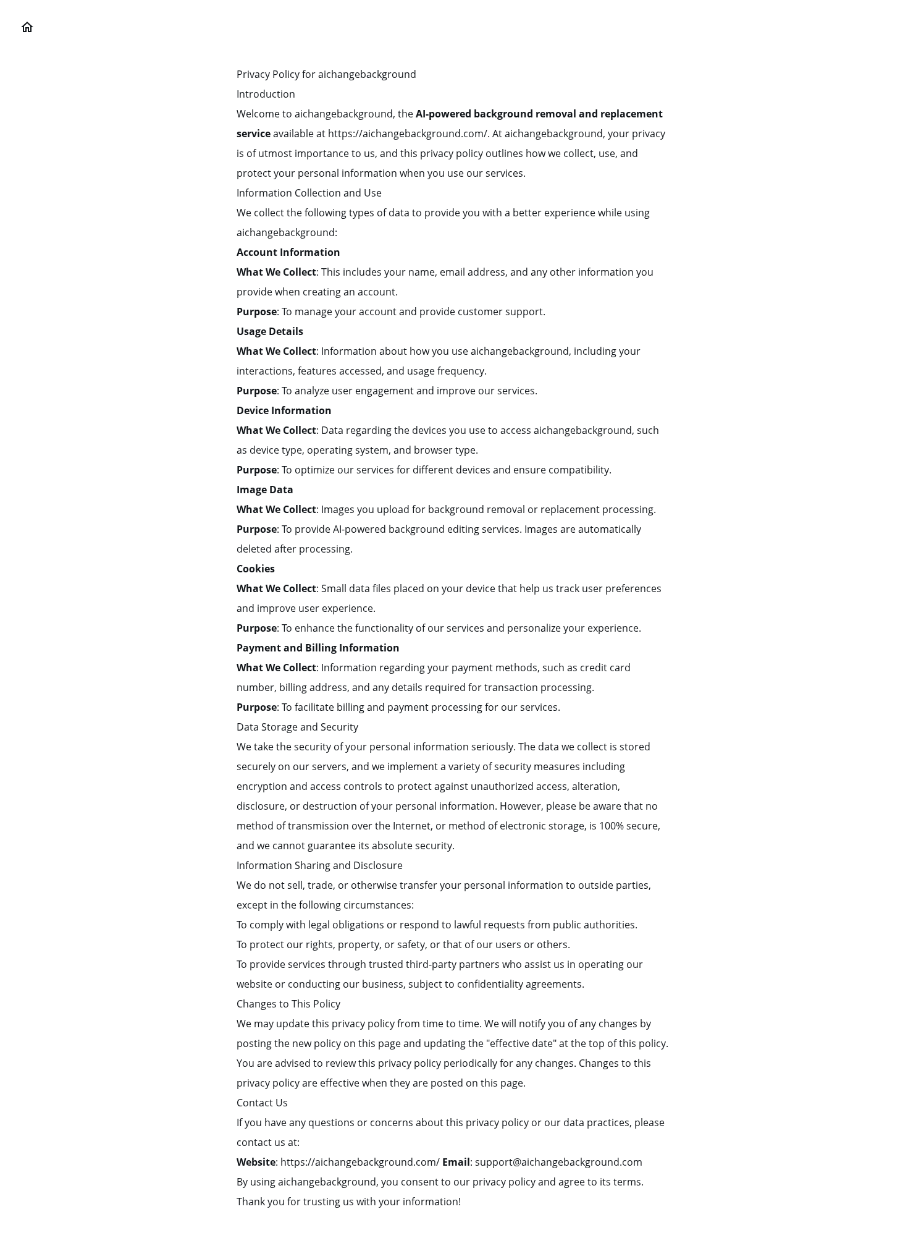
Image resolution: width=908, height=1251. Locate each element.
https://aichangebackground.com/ (360, 1162)
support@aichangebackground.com (558, 1162)
